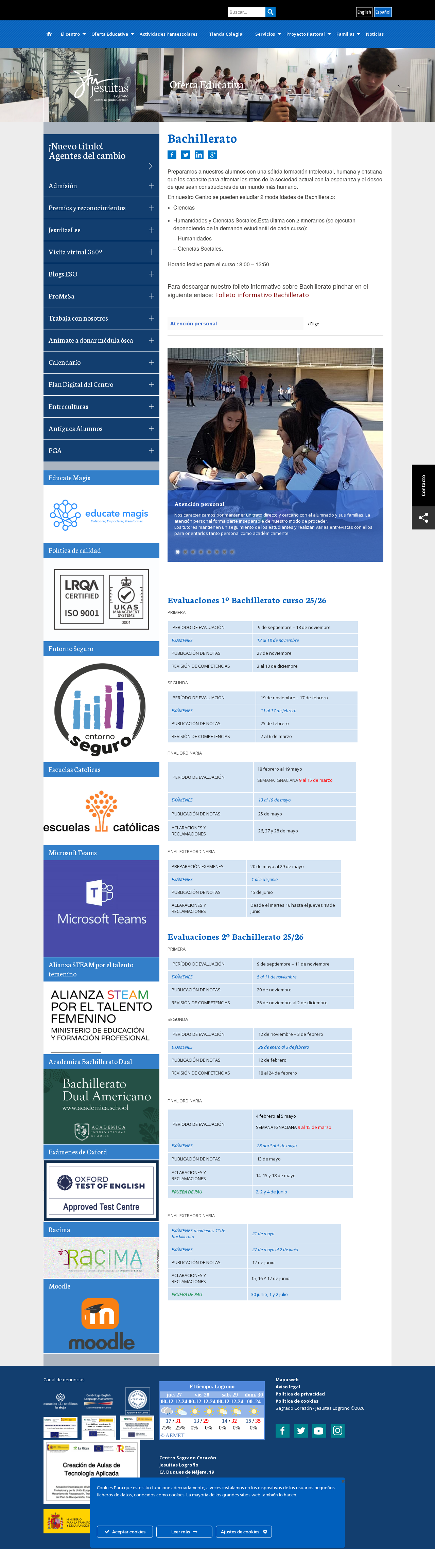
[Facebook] (283, 1431)
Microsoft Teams (73, 852)
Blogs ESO (63, 273)
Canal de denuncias (64, 1379)
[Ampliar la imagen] (130, 1448)
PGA (55, 450)
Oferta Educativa (109, 34)
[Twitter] (301, 1431)
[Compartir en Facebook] (172, 154)
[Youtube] (319, 1431)
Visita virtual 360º (75, 251)
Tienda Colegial (226, 34)
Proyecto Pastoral (305, 34)
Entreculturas (68, 406)
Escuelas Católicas (75, 769)
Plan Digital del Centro (81, 384)
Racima (59, 1229)
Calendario (65, 361)
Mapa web (287, 1379)
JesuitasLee (65, 229)
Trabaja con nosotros (78, 317)
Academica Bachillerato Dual (90, 1061)
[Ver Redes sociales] (423, 517)
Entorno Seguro (71, 648)
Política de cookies (297, 1401)
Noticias (375, 34)
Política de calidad (75, 550)
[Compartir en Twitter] (185, 154)
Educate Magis (69, 477)
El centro (70, 34)
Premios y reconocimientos (87, 207)
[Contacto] (423, 485)
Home (49, 34)
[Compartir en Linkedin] (199, 154)
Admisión (63, 185)
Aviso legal (288, 1387)
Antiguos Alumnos (76, 428)
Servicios (265, 34)
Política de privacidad (300, 1394)
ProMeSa (61, 295)
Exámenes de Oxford (78, 1151)
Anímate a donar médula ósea (91, 339)
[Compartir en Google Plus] (212, 154)
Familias (345, 34)
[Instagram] (338, 1431)
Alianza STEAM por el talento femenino (91, 968)
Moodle (59, 1285)
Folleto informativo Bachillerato (262, 295)
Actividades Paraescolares (168, 34)
